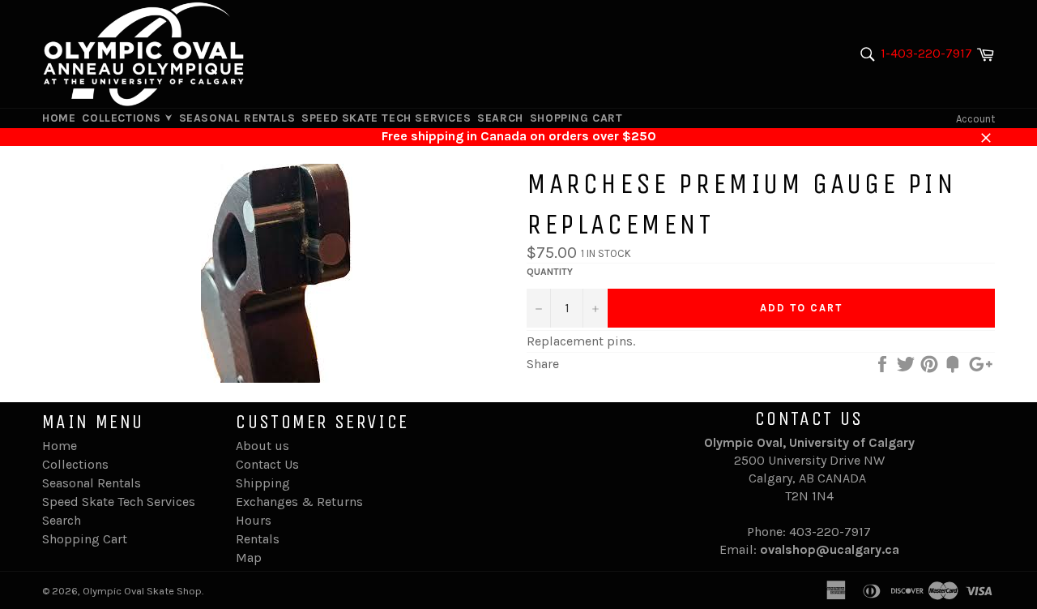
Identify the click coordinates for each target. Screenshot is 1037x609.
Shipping (263, 483)
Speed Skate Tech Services (386, 118)
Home (58, 118)
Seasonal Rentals (237, 118)
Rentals (258, 539)
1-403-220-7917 (926, 53)
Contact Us (267, 464)
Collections (123, 118)
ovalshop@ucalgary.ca (829, 549)
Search (500, 118)
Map (249, 557)
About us (262, 445)
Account (975, 119)
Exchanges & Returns (299, 501)
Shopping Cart (576, 118)
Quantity (550, 271)
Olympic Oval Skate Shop (142, 591)
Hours (253, 520)
